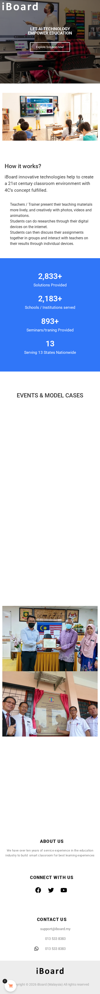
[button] (94, 6)
